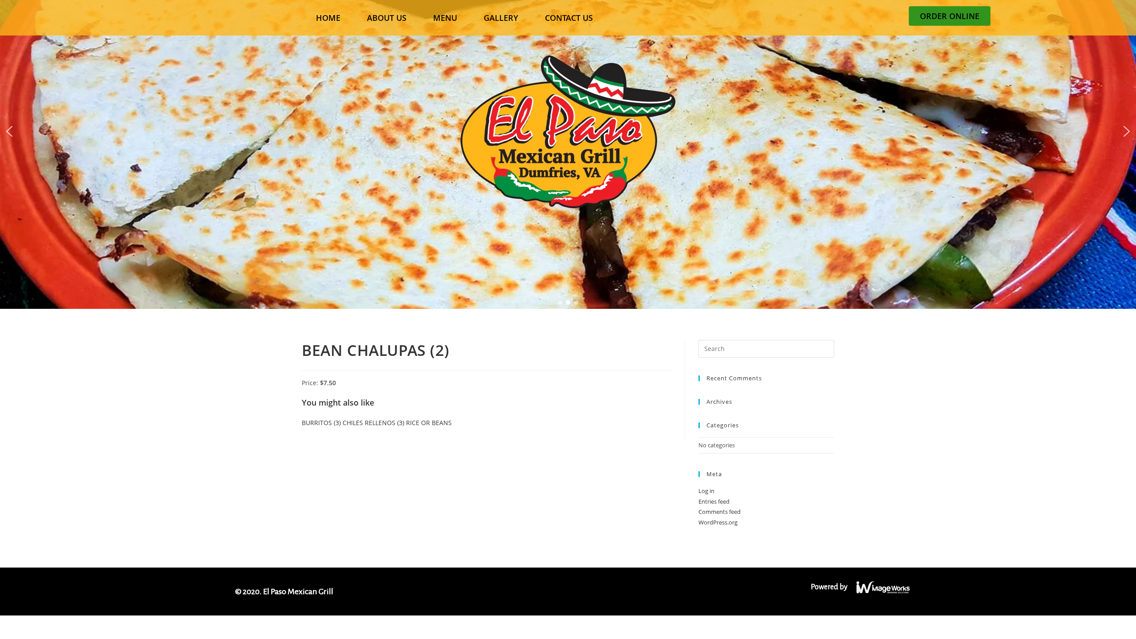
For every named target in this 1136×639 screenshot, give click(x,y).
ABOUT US (386, 17)
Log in (706, 491)
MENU (445, 17)
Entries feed (714, 501)
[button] (9, 131)
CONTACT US (569, 17)
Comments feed (719, 512)
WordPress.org (718, 522)
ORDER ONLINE (949, 16)
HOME (328, 17)
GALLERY (501, 17)
